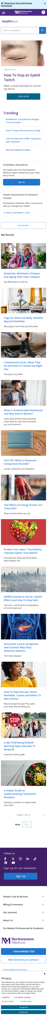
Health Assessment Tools (16, 212)
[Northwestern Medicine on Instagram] (22, 859)
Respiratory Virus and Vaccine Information (16, 4)
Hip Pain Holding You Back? (18, 150)
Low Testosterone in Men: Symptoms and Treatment (23, 140)
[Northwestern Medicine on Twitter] (14, 859)
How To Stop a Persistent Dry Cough (23, 130)
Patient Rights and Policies (15, 969)
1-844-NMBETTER (23, 951)
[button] (3, 12)
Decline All (24, 1012)
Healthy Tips (9, 69)
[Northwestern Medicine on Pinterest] (7, 863)
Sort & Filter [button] (23, 225)
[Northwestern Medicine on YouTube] (14, 863)
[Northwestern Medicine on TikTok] (36, 859)
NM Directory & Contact (23, 959)
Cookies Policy (26, 1001)
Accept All (23, 1007)
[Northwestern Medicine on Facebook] (7, 859)
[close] (45, 4)
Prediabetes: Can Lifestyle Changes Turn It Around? (22, 121)
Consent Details (7, 1001)
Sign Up (21, 182)
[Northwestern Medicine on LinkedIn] (29, 859)
